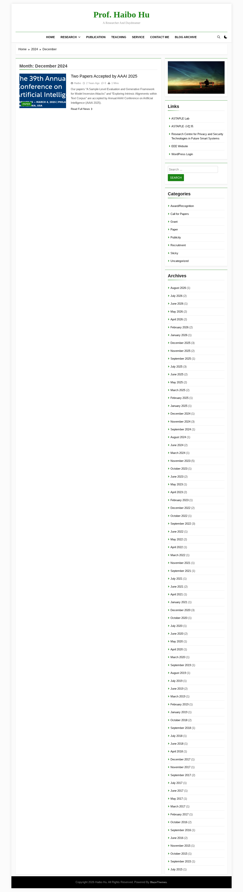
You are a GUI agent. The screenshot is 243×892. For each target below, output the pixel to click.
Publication (96, 37)
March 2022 (177, 555)
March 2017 (177, 806)
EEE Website (179, 146)
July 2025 (176, 366)
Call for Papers (179, 213)
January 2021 (178, 602)
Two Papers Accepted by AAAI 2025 (104, 76)
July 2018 (176, 735)
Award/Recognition (182, 205)
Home (50, 37)
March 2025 (177, 390)
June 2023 (176, 476)
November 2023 (180, 460)
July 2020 (176, 625)
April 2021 (176, 594)
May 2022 (176, 539)
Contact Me (159, 37)
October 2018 (178, 720)
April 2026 (176, 319)
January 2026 (178, 335)
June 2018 (176, 743)
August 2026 (178, 287)
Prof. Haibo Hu (121, 14)
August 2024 (178, 437)
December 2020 (180, 610)
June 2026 (176, 303)
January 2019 (178, 712)
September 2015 (180, 861)
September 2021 (180, 570)
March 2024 (177, 452)
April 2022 (176, 547)
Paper (26, 104)
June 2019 (176, 688)
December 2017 (180, 759)
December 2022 (180, 507)
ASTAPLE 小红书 (182, 126)
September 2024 (180, 429)
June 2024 (176, 445)
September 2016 (180, 830)
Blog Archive (186, 37)
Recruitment (178, 245)
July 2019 (176, 680)
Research (69, 37)
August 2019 (178, 672)
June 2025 (176, 374)
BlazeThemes (158, 882)
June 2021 (176, 586)
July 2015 (176, 869)
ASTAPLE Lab (180, 118)
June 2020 (176, 633)
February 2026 (179, 327)
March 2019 (177, 696)
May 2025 (176, 382)
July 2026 (176, 295)
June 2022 (176, 531)
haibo (77, 83)
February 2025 (179, 397)
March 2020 (177, 657)
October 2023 (178, 468)
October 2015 (178, 853)
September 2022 (180, 523)
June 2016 (176, 837)
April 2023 (176, 492)
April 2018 (176, 751)
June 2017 (176, 790)
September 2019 (180, 665)
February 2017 (179, 814)
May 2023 (176, 484)
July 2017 (176, 782)
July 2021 (176, 578)
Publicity (175, 237)
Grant (174, 221)
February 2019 (179, 704)
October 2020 (178, 617)
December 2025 (180, 342)
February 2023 (179, 500)
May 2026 (176, 311)
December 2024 (180, 413)
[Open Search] (218, 37)
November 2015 (180, 845)
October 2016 (178, 822)
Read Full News (80, 108)
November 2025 (180, 350)
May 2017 (176, 798)
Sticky (174, 253)
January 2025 (178, 405)
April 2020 (176, 649)
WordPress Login (182, 154)
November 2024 (180, 421)
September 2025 (180, 358)
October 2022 (178, 515)
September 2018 (180, 727)
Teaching (118, 37)
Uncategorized (179, 260)
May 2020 (176, 641)
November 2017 (180, 767)
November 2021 (180, 562)
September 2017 (180, 775)
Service (138, 37)
